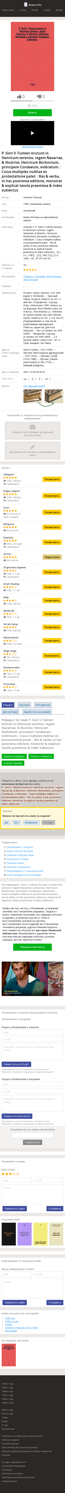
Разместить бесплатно (17, 1116)
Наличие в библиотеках (20, 855)
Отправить (55, 1208)
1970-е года (7, 1395)
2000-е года (7, 1410)
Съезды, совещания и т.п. (14, 1462)
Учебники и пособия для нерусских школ (22, 1436)
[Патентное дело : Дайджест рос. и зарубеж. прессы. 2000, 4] (9, 1234)
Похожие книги (15, 863)
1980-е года (7, 1399)
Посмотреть (52, 479)
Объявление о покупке (20, 847)
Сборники (7, 1469)
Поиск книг (8, 10)
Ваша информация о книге (18, 1269)
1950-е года (7, 1387)
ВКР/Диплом (54, 276)
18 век (34, 10)
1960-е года (7, 1391)
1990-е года (7, 1402)
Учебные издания (11, 1439)
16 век (8, 1324)
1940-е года (7, 1383)
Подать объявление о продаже (21, 1079)
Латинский (11, 1330)
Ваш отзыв (8, 1169)
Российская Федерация (13, 1466)
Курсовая (40, 276)
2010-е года (7, 1413)
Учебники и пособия (12, 1473)
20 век (59, 10)
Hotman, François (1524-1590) (21, 1327)
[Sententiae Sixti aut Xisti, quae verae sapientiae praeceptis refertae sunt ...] (25, 1234)
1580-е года (11, 1321)
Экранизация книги (32, 146)
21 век (5, 1425)
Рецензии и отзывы (18, 859)
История (6, 1455)
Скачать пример (13, 763)
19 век (46, 10)
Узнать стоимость (41, 756)
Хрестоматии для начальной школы (20, 1447)
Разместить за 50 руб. (16, 1064)
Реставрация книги (34, 386)
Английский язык (10, 1443)
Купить (32, 112)
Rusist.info (35, 4)
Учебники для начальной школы (18, 1477)
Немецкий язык (9, 1481)
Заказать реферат (14, 756)
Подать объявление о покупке (20, 1027)
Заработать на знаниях (37, 711)
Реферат (28, 276)
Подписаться (32, 1142)
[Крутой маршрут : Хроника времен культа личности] (56, 1234)
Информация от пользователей (25, 870)
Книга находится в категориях (24, 874)
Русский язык (8, 1429)
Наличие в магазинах (19, 867)
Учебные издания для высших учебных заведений (27, 1451)
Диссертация (30, 279)
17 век (22, 10)
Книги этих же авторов (20, 851)
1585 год (10, 1318)
